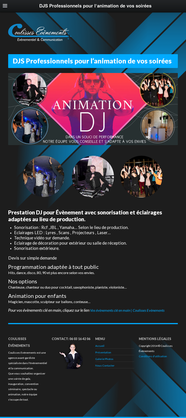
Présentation (103, 352)
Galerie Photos (104, 359)
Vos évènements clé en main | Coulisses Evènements (127, 310)
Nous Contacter (105, 365)
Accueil (99, 346)
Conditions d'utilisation (153, 356)
